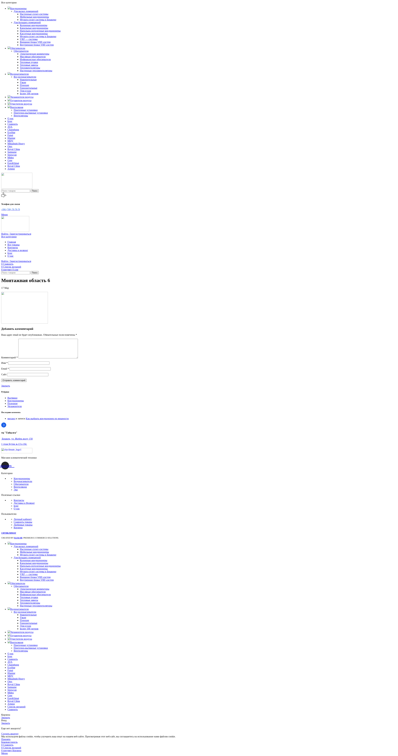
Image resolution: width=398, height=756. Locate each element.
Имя (4, 363)
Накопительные (28, 79)
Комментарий (9, 357)
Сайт (4, 374)
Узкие (23, 82)
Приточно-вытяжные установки (31, 113)
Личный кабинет (23, 519)
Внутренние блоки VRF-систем (37, 44)
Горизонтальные (28, 88)
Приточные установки (26, 110)
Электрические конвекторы (34, 54)
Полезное (12, 403)
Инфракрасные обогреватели (35, 59)
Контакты (19, 500)
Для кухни (25, 90)
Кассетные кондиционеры (34, 33)
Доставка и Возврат (24, 503)
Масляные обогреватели (33, 56)
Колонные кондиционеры (33, 25)
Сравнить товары (23, 522)
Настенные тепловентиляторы (36, 70)
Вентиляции (20, 487)
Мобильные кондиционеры (34, 17)
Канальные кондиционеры (34, 28)
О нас (17, 508)
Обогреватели (21, 51)
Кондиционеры (15, 400)
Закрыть (5, 385)
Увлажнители (14, 406)
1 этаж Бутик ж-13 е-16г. (14, 444)
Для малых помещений (26, 11)
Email (5, 368)
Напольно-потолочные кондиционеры (40, 31)
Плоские (24, 85)
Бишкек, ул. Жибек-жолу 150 (17, 438)
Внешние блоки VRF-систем (35, 42)
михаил (11, 418)
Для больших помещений (27, 22)
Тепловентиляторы (30, 67)
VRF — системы (29, 39)
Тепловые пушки (29, 62)
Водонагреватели (23, 481)
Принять (5, 739)
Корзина (18, 527)
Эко (16, 489)
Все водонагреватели (25, 76)
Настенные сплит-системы (34, 14)
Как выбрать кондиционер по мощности (47, 418)
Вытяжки (12, 398)
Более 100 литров (29, 93)
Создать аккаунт (10, 733)
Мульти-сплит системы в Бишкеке (38, 19)
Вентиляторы (21, 115)
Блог (16, 506)
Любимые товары (23, 524)
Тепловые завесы (29, 65)
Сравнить (12, 709)
